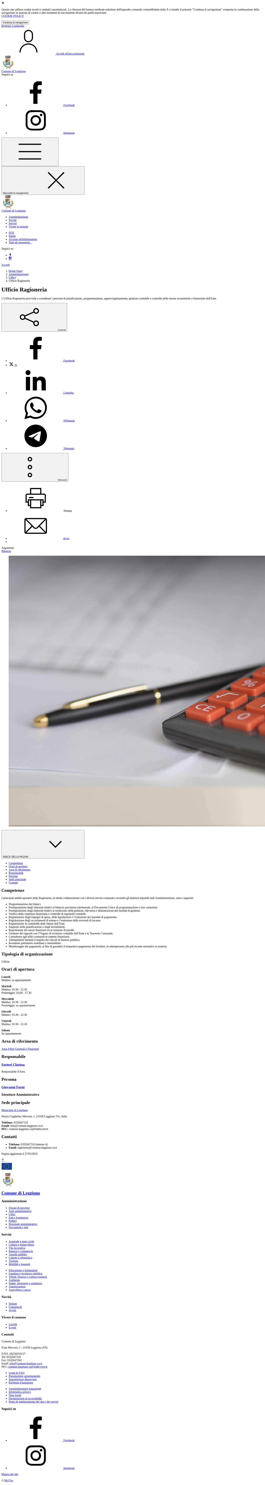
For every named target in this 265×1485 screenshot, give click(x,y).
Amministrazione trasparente (25, 1388)
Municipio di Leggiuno (14, 1110)
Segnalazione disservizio (23, 1379)
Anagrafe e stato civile (21, 1241)
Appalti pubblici (18, 1254)
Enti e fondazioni (18, 1217)
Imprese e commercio (21, 1251)
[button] (18, 216)
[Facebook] (10, 255)
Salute (12, 236)
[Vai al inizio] (2, 1160)
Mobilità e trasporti (19, 1264)
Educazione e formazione (23, 1270)
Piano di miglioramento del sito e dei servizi (33, 1401)
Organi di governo (19, 1207)
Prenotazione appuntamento (24, 1376)
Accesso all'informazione (23, 239)
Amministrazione (18, 274)
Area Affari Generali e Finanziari (20, 1048)
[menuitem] (42, 360)
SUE (11, 232)
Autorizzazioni (17, 1286)
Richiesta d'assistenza (21, 1382)
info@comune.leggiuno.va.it (26, 1363)
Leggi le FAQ (17, 1372)
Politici (13, 1220)
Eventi (12, 1327)
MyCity (8, 1480)
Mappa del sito (9, 1474)
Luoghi (13, 1324)
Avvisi (12, 1310)
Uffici (12, 277)
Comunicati (15, 1306)
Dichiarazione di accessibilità (25, 1398)
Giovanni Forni (13, 1087)
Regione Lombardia (12, 25)
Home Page (15, 271)
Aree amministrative (20, 1211)
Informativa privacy (20, 1391)
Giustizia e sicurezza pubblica (25, 1273)
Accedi (5, 264)
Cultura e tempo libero (21, 1244)
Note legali (15, 1395)
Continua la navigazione (15, 22)
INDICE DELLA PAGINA (16, 856)
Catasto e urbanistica (20, 1257)
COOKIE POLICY (12, 16)
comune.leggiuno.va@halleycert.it (27, 1366)
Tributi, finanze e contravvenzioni (28, 1276)
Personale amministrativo (23, 1224)
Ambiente (14, 1280)
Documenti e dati (18, 1227)
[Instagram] (10, 258)
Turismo (13, 1260)
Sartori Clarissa (13, 1064)
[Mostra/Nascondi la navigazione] (29, 152)
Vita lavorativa (17, 1247)
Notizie (13, 1303)
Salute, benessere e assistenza (25, 1283)
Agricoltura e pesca (20, 1289)
